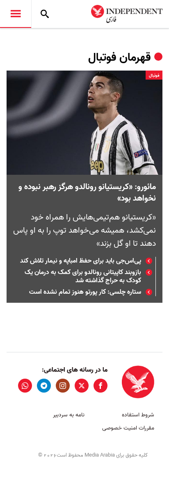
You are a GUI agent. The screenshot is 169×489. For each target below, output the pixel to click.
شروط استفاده (138, 415)
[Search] (45, 14)
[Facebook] (100, 386)
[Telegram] (44, 386)
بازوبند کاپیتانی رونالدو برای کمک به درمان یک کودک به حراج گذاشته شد (83, 276)
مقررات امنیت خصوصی (128, 428)
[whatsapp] (25, 386)
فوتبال (154, 75)
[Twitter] (82, 386)
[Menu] (15, 14)
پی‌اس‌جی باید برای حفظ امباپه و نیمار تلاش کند (80, 261)
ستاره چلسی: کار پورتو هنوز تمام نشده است (85, 292)
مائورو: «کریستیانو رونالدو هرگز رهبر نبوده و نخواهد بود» (87, 192)
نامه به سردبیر (68, 415)
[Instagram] (63, 386)
